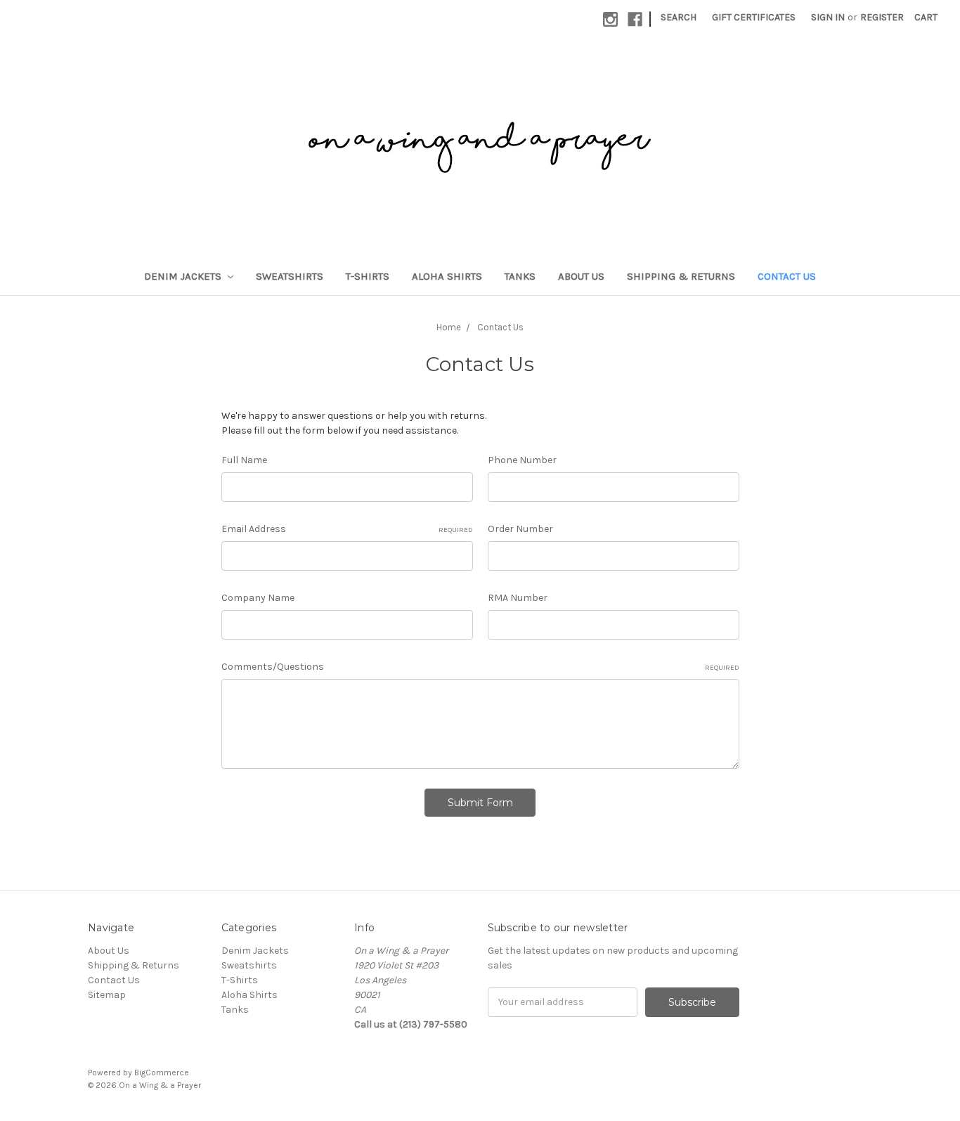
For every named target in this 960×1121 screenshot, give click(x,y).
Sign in (828, 17)
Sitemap (107, 995)
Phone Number (522, 460)
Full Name (244, 460)
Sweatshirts (289, 276)
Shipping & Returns (681, 276)
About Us (581, 276)
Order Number (520, 529)
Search (678, 17)
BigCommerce (161, 1072)
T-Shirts (367, 276)
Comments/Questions (480, 667)
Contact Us (787, 276)
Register (882, 17)
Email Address (347, 529)
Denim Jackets (184, 276)
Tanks (520, 276)
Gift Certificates (754, 17)
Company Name (257, 598)
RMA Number (517, 598)
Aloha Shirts (447, 276)
